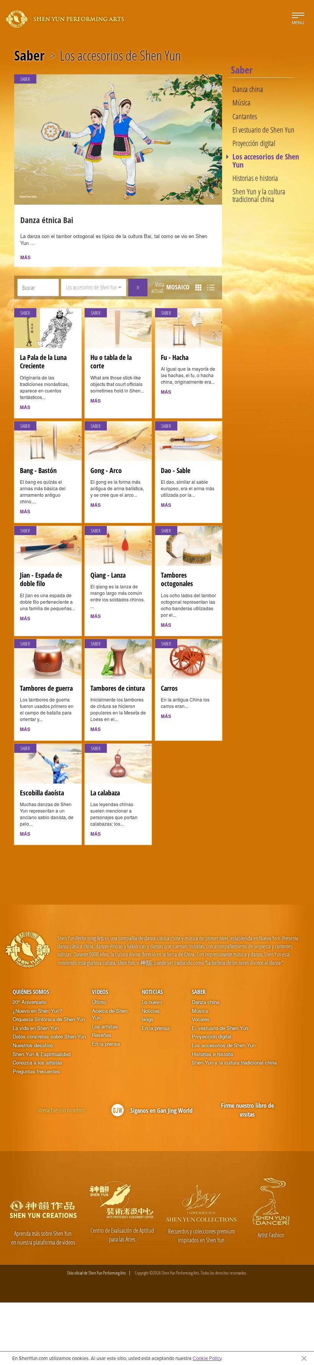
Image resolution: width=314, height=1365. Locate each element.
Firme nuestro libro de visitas (247, 1110)
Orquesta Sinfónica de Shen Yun (49, 1019)
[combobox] (93, 287)
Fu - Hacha (174, 357)
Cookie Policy (207, 1358)
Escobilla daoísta (42, 792)
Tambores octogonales (177, 579)
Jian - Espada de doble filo (41, 579)
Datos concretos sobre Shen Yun (49, 1036)
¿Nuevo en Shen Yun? (37, 1010)
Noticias (152, 991)
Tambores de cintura (117, 688)
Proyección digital (253, 143)
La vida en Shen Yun (36, 1028)
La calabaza (105, 792)
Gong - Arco (106, 470)
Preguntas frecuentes (36, 1071)
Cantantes (244, 116)
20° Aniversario (29, 1002)
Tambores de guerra (46, 688)
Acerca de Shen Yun (110, 1014)
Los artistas (105, 1026)
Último (99, 1002)
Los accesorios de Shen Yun (265, 160)
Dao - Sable (175, 470)
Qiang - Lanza (108, 575)
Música (241, 102)
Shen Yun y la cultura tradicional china (258, 195)
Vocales (200, 1019)
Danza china (247, 89)
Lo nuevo (152, 1002)
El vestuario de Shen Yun (263, 129)
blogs (148, 1019)
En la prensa (106, 1043)
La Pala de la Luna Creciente (43, 362)
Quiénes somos (31, 991)
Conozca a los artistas (37, 1062)
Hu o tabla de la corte (111, 362)
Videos (100, 991)
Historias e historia (255, 178)
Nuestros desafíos (33, 1045)
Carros (169, 688)
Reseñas (101, 1035)
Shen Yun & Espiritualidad (41, 1054)
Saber (29, 55)
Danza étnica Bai (46, 220)
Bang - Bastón (38, 470)
